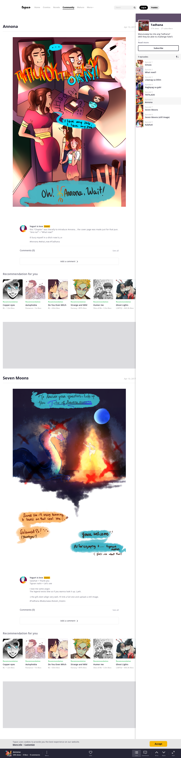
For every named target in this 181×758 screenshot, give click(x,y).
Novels (56, 7)
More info (17, 744)
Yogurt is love (36, 226)
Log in (143, 8)
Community (68, 7)
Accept (158, 743)
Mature (80, 7)
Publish (154, 8)
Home (37, 7)
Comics (46, 7)
